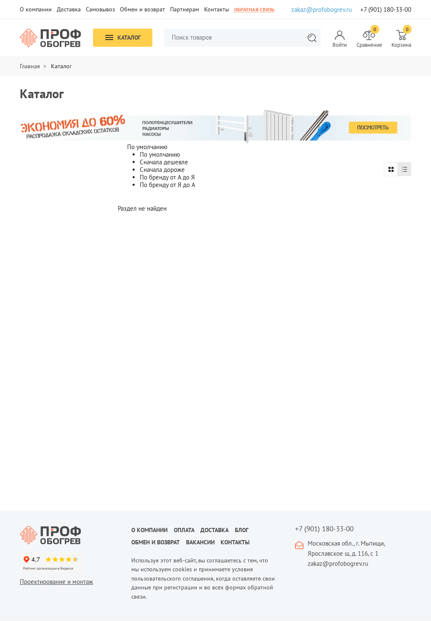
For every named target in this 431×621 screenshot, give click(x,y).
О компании (36, 9)
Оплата (184, 530)
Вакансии (200, 542)
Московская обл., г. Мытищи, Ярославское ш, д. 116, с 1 (346, 548)
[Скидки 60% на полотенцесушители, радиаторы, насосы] (215, 126)
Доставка (69, 9)
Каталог (129, 37)
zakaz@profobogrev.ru (321, 9)
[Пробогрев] (69, 535)
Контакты (216, 9)
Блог (241, 530)
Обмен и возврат (142, 9)
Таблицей (391, 169)
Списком (404, 169)
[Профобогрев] (50, 38)
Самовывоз (100, 9)
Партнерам (184, 9)
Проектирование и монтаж (56, 582)
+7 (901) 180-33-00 (385, 10)
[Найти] (312, 38)
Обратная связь (254, 9)
